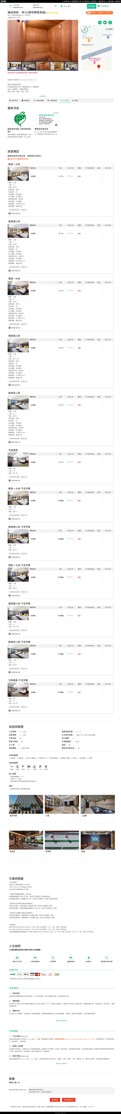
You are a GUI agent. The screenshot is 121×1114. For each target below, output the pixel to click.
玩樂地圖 (110, 1)
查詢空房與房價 (14, 210)
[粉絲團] (105, 22)
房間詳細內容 (15, 213)
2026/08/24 (70, 176)
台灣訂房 (66, 1)
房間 (27, 100)
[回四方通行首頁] (3, 1)
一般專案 (33, 176)
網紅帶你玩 (102, 1)
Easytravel (63, 1112)
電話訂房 (24, 210)
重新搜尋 (91, 6)
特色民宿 (86, 1)
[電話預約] (110, 22)
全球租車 (94, 1)
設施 (40, 100)
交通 (53, 100)
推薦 (76, 100)
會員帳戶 (118, 1)
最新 (15, 100)
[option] (26, 804)
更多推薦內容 (69, 1100)
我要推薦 (55, 1100)
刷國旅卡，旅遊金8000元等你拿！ (101, 12)
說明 (66, 100)
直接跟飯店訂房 (76, 1)
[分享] (100, 22)
